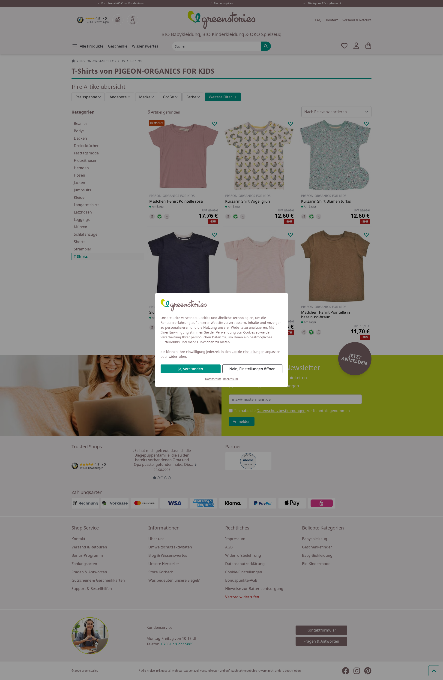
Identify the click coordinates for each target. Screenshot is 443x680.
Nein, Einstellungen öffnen (252, 368)
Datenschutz (213, 379)
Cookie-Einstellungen (248, 351)
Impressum (230, 379)
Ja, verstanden (190, 368)
